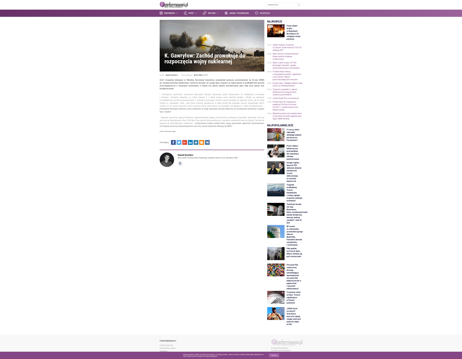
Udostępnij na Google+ (184, 142)
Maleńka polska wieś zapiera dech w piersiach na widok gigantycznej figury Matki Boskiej (287, 116)
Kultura (212, 13)
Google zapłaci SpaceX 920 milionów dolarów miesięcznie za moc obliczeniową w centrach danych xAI (294, 171)
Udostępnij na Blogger (201, 142)
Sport (191, 13)
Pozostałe (265, 13)
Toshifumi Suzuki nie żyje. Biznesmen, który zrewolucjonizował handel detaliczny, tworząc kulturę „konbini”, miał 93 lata (294, 213)
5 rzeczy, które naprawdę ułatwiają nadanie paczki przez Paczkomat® (294, 134)
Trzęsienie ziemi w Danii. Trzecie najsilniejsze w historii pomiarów (294, 297)
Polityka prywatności (166, 345)
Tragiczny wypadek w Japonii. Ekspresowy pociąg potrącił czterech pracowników (285, 92)
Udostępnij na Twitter (179, 142)
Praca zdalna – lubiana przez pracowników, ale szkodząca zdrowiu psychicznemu (293, 152)
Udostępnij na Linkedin (190, 142)
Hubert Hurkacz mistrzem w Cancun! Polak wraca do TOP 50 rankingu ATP (287, 47)
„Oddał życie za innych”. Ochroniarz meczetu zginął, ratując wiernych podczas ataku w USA (294, 316)
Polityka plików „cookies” (168, 348)
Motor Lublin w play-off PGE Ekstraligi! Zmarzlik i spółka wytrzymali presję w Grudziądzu (286, 65)
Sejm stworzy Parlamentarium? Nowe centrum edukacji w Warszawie (286, 56)
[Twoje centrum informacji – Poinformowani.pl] (174, 4)
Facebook (180, 163)
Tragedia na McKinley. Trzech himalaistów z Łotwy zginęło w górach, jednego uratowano (294, 193)
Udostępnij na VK (207, 142)
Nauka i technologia (239, 13)
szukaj (298, 4)
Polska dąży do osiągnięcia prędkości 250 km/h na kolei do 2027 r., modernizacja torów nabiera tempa (285, 106)
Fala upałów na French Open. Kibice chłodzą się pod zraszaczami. (294, 252)
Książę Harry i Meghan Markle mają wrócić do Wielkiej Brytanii (287, 84)
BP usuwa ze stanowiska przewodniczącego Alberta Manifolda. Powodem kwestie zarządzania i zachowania (294, 235)
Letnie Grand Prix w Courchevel (286, 98)
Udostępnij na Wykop (196, 142)
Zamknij (274, 355)
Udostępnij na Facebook (173, 142)
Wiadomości (169, 13)
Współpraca (163, 351)
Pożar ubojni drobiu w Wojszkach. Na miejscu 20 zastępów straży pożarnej (293, 32)
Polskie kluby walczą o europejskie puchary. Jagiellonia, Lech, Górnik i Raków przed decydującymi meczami (287, 75)
